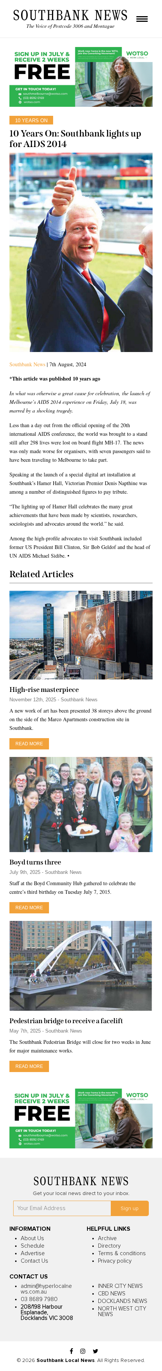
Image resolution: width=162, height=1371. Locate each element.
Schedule (32, 1246)
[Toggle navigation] (142, 19)
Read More (29, 743)
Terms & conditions (122, 1253)
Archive (107, 1238)
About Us (32, 1238)
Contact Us (34, 1261)
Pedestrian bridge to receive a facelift (66, 1021)
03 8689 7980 (39, 1299)
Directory (109, 1246)
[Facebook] (71, 1351)
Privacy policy (114, 1261)
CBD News (111, 1294)
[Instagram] (83, 1351)
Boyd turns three (35, 862)
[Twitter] (95, 1351)
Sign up (130, 1208)
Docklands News (122, 1301)
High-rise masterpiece (44, 690)
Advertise (33, 1253)
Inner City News (120, 1286)
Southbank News (27, 364)
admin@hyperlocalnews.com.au (46, 1289)
